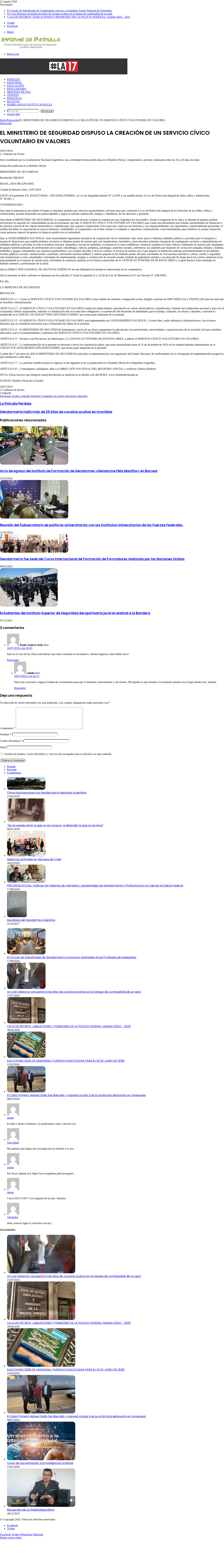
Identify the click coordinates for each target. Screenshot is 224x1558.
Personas (14, 98)
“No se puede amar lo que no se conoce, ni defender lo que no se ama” (55, 825)
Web (2, 747)
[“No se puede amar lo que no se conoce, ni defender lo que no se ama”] (26, 821)
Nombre (5, 734)
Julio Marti (13, 1142)
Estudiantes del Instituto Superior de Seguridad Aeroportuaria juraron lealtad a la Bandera (75, 613)
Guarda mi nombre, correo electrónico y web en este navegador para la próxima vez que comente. (58, 753)
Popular (11, 766)
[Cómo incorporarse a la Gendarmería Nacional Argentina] (26, 788)
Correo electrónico (11, 740)
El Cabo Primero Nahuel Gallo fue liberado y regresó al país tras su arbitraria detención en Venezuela (76, 1095)
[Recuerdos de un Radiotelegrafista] (41, 1505)
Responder (13, 660)
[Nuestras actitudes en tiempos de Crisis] (26, 855)
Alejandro (12, 1217)
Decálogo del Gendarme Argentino (31, 920)
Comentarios (14, 772)
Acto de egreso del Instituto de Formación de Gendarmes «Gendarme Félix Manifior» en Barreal (78, 471)
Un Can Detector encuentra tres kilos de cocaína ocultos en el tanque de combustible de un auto (59, 13)
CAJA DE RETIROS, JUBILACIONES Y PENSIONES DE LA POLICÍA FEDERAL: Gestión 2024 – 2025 (68, 16)
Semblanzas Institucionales (29, 104)
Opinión (13, 95)
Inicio (3, 120)
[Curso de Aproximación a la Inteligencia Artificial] (41, 1459)
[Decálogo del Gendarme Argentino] (17, 916)
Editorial (14, 82)
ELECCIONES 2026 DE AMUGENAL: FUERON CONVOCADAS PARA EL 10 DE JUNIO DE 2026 (65, 1061)
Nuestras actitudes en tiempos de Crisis (34, 859)
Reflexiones (16, 88)
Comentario (7, 728)
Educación (15, 85)
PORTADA (13, 79)
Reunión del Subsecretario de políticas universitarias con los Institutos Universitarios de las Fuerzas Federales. (91, 525)
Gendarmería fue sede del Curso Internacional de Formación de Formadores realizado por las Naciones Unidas (92, 559)
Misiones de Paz (19, 91)
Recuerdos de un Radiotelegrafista (30, 1510)
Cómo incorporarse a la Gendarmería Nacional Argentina (46, 793)
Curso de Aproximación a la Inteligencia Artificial (40, 1463)
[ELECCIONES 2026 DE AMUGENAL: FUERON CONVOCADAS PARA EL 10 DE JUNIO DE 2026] (26, 1056)
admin (10, 1117)
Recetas (13, 101)
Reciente (12, 769)
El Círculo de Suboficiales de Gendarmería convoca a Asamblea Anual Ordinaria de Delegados (59, 10)
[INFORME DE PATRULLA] (30, 48)
